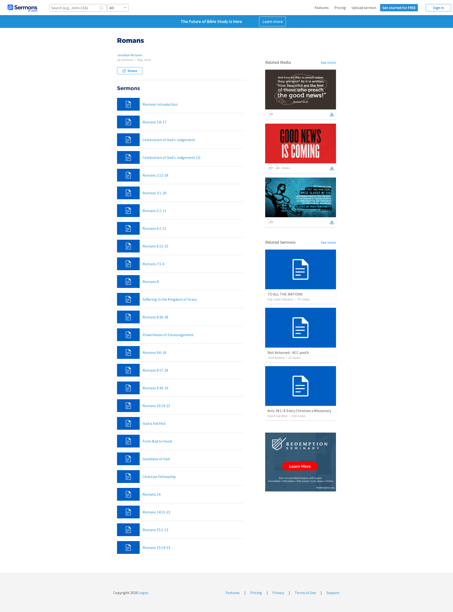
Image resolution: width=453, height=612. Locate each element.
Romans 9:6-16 (154, 352)
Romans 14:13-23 (156, 512)
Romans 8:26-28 (155, 317)
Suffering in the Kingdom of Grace (170, 299)
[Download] (332, 114)
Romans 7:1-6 (153, 263)
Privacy (278, 592)
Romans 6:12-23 (155, 246)
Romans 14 (151, 494)
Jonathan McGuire (129, 55)
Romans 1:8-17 (154, 122)
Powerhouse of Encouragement (168, 334)
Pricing (340, 7)
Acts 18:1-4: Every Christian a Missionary (299, 410)
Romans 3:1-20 (154, 193)
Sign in (438, 7)
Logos (143, 592)
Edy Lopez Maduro (281, 299)
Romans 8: (151, 281)
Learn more (272, 21)
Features (322, 7)
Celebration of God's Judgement (169, 139)
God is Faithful (154, 423)
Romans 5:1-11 (154, 210)
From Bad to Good (157, 441)
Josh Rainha (276, 358)
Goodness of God (156, 458)
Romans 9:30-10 (155, 388)
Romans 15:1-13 (155, 529)
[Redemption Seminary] (300, 462)
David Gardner (278, 416)
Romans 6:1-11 (154, 228)
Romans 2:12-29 (155, 175)
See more (328, 62)
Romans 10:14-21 (156, 405)
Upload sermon (364, 7)
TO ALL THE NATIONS (285, 294)
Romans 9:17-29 (155, 370)
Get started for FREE (399, 7)
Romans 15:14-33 (156, 547)
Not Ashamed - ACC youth (288, 352)
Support (333, 592)
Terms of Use (305, 592)
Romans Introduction (160, 104)
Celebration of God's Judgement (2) (171, 157)
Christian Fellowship (159, 476)
